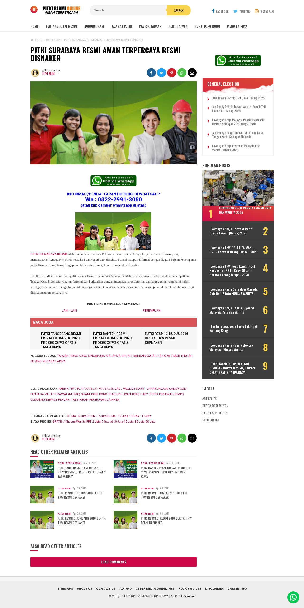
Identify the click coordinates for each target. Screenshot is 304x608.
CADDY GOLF (178, 388)
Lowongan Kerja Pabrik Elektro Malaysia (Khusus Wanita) (231, 347)
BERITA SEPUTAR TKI (215, 412)
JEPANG (36, 361)
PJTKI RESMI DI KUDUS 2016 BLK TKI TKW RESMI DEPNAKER (166, 338)
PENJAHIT (65, 399)
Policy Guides (189, 588)
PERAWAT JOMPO (171, 394)
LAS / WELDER (125, 388)
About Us (84, 588)
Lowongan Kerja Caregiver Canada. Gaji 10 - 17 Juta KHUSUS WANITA (233, 291)
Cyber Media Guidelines (155, 588)
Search (179, 10)
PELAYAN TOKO (128, 394)
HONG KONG (78, 356)
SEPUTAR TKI (210, 419)
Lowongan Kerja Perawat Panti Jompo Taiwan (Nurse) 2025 (231, 231)
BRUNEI (127, 356)
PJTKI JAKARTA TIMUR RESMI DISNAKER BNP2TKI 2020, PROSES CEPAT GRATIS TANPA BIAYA (232, 368)
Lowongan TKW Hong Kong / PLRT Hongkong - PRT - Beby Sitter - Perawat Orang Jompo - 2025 (232, 270)
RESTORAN (80, 399)
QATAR (152, 356)
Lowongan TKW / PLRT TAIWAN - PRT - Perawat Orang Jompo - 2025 (233, 249)
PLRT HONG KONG (207, 26)
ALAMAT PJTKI (122, 26)
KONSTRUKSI (108, 394)
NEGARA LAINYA (54, 361)
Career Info (237, 588)
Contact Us (105, 588)
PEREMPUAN (152, 310)
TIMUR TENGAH (182, 356)
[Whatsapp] (293, 597)
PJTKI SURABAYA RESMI (48, 254)
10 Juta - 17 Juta (140, 416)
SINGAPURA (96, 356)
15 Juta (129, 421)
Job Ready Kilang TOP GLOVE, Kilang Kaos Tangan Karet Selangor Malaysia (237, 135)
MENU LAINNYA (237, 26)
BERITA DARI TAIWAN (215, 405)
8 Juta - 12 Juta (117, 416)
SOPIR (140, 388)
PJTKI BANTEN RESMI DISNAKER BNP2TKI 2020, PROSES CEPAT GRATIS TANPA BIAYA (166, 472)
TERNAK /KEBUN (156, 388)
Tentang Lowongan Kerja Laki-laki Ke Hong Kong (233, 328)
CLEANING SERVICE (43, 399)
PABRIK (64, 388)
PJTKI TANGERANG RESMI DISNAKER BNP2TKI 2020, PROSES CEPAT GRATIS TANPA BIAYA (82, 472)
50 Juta (151, 421)
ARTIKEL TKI (209, 398)
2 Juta (96, 421)
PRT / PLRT (77, 388)
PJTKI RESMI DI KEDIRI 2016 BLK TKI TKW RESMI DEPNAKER (166, 520)
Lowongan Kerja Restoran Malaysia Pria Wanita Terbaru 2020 (236, 148)
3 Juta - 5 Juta (76, 416)
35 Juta (140, 421)
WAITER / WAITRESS (99, 388)
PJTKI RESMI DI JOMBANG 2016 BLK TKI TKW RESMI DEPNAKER (82, 520)
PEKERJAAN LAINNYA (104, 399)
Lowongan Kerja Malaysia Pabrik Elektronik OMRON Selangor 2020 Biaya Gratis (238, 122)
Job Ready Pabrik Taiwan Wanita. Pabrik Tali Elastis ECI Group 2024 (239, 109)
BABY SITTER (149, 394)
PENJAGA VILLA (41, 394)
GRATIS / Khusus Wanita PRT (71, 421)
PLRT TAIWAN (178, 26)
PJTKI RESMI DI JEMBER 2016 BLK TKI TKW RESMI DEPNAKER (164, 495)
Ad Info (125, 588)
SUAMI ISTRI (89, 394)
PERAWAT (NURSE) (67, 394)
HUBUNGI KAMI (94, 26)
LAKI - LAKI (69, 310)
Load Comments (113, 561)
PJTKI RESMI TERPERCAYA (151, 596)
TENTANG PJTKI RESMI (61, 26)
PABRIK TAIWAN (150, 26)
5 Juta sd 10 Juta (112, 421)
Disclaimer (214, 588)
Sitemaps (65, 588)
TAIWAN (63, 356)
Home (34, 26)
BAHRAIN (139, 356)
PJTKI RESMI (48, 73)
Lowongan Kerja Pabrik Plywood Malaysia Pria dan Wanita (231, 310)
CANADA (163, 356)
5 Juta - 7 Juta (96, 416)
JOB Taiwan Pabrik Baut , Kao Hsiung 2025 (238, 98)
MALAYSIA (113, 356)
